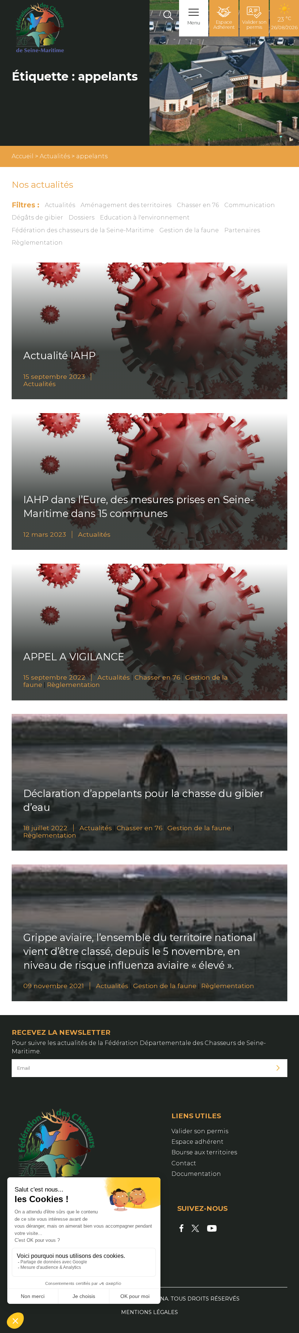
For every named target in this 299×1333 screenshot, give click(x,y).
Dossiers (81, 217)
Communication (249, 205)
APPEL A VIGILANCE (73, 657)
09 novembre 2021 (53, 986)
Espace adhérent (197, 1141)
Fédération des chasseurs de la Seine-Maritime (83, 230)
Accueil (23, 156)
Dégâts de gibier (37, 217)
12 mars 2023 (44, 534)
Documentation (196, 1173)
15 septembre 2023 (54, 376)
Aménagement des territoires (126, 205)
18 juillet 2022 (45, 828)
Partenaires (242, 230)
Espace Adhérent (224, 24)
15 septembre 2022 (54, 677)
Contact (183, 1163)
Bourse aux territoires (204, 1152)
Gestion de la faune (189, 230)
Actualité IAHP (59, 356)
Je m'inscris (278, 1068)
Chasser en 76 (198, 205)
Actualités (55, 156)
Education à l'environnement (145, 217)
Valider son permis (254, 24)
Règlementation (37, 242)
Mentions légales (149, 1312)
